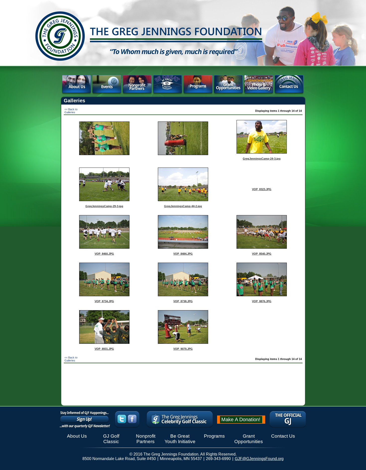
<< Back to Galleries (70, 111)
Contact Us (283, 436)
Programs (214, 436)
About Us (77, 436)
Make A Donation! (240, 419)
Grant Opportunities (248, 438)
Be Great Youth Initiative (180, 438)
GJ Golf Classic (111, 438)
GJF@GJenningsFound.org (259, 459)
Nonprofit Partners (145, 438)
